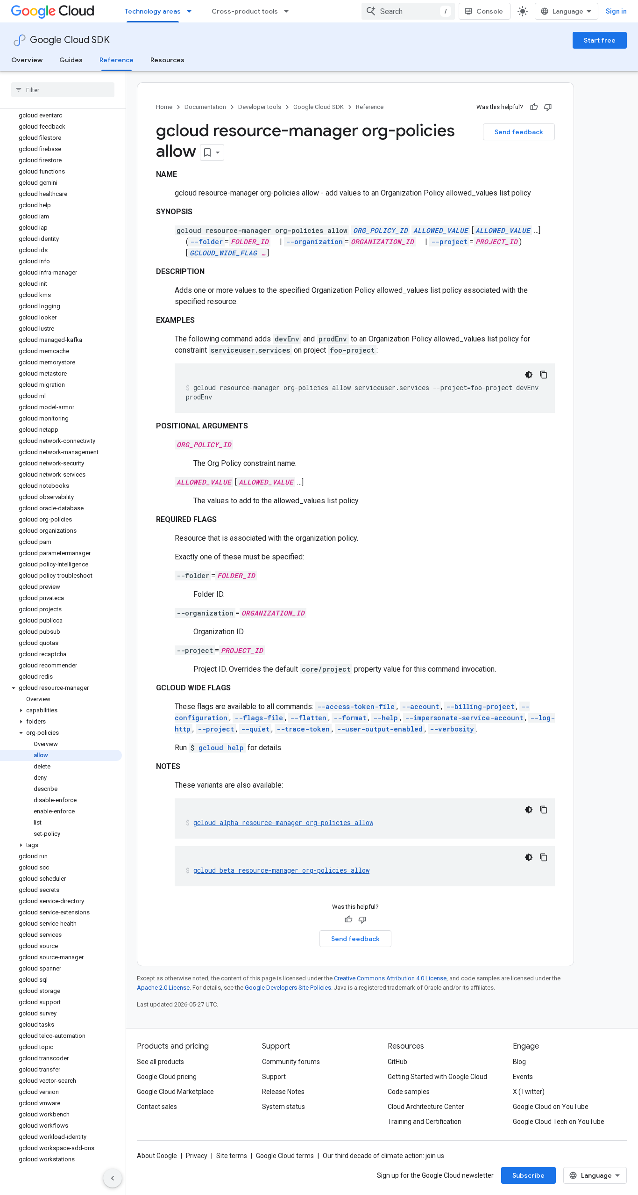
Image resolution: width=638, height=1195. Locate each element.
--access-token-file (356, 706)
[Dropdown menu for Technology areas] (192, 11)
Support (274, 1076)
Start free (600, 40)
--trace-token (303, 728)
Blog (519, 1061)
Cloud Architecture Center (426, 1106)
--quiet (255, 728)
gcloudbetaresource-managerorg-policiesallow (281, 870)
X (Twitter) (529, 1091)
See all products (160, 1061)
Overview (27, 60)
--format (349, 717)
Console (489, 11)
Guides (71, 60)
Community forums (291, 1061)
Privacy (196, 1155)
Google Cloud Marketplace (175, 1091)
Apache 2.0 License (163, 987)
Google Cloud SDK (70, 40)
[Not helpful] (548, 107)
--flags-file (258, 717)
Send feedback (519, 132)
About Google (157, 1155)
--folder (206, 241)
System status (283, 1106)
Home (164, 106)
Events (523, 1076)
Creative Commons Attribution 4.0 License (390, 978)
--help (385, 717)
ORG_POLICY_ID (380, 230)
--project (449, 241)
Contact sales (157, 1106)
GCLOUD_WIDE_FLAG (223, 252)
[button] (61, 688)
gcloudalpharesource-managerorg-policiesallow (283, 822)
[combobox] (408, 11)
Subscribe (528, 1175)
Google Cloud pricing (167, 1076)
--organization (314, 241)
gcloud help (221, 747)
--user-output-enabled (380, 728)
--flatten (308, 717)
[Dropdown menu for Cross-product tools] (289, 11)
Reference (116, 60)
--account (420, 706)
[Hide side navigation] (112, 1178)
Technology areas (153, 11)
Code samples (409, 1091)
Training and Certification (424, 1121)
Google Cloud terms (285, 1155)
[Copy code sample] (543, 374)
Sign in (616, 11)
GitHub (397, 1061)
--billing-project (480, 706)
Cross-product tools (245, 11)
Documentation (205, 106)
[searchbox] (62, 89)
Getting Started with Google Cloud (437, 1076)
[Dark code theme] (528, 374)
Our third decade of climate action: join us (383, 1155)
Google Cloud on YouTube (550, 1106)
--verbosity (452, 728)
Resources (167, 60)
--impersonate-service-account (464, 717)
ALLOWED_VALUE (440, 230)
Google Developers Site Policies (288, 987)
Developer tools (259, 106)
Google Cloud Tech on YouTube (558, 1121)
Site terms (231, 1155)
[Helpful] (534, 107)
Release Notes (283, 1091)
